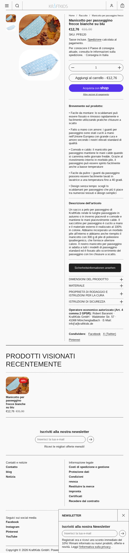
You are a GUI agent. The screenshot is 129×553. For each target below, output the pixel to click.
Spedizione (94, 39)
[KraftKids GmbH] (64, 5)
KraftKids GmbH (39, 550)
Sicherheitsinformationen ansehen (95, 267)
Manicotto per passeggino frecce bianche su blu (17, 395)
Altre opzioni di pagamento (96, 94)
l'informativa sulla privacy (95, 546)
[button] (17, 6)
